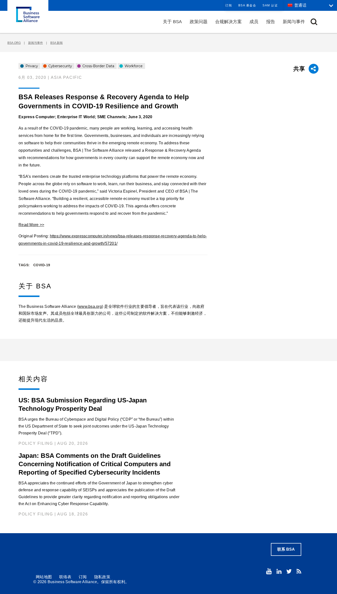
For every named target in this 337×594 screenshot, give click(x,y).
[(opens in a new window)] (269, 571)
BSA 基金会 (247, 5)
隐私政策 (102, 577)
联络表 (65, 577)
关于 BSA (172, 21)
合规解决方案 (228, 21)
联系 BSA (286, 549)
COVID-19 (41, 265)
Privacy (31, 66)
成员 (253, 21)
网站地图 (44, 577)
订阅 (228, 5)
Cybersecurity (59, 66)
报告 (270, 21)
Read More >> (31, 225)
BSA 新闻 (56, 43)
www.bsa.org (90, 306)
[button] (314, 21)
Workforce (133, 66)
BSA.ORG (14, 43)
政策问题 (198, 21)
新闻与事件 (294, 21)
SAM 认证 (270, 5)
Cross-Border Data (97, 66)
